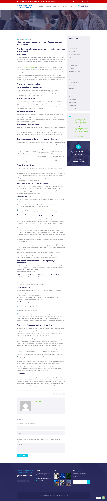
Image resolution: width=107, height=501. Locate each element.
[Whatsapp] (27, 481)
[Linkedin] (87, 1)
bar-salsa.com (72, 51)
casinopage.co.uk (73, 62)
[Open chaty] (103, 497)
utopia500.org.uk (73, 108)
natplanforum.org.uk (74, 82)
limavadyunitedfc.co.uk (74, 71)
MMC (63, 495)
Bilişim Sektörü (72, 57)
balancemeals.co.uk (73, 48)
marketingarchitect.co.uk (75, 74)
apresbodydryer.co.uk (74, 45)
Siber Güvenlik (72, 99)
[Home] (25, 6)
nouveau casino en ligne (29, 67)
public (70, 93)
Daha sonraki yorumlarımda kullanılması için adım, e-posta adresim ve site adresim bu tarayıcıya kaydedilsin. (38, 440)
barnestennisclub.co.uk (74, 54)
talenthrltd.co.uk (73, 102)
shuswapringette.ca (73, 96)
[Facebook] (82, 1)
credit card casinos (73, 65)
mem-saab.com (72, 77)
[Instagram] (84, 1)
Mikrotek (56, 19)
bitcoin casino (72, 60)
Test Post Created (79, 136)
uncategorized (72, 105)
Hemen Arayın (84, 5)
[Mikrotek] (25, 471)
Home (50, 19)
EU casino (71, 68)
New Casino (72, 88)
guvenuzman (21, 39)
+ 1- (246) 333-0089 (78, 161)
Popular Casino (72, 91)
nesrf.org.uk (72, 85)
